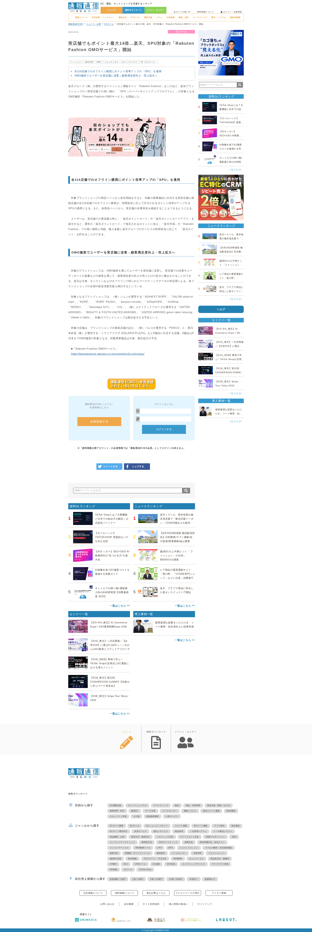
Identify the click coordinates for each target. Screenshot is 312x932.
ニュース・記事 (93, 24)
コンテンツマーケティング (122, 842)
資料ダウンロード (133, 10)
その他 (136, 816)
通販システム (190, 811)
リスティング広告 (165, 837)
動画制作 (161, 853)
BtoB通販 (231, 811)
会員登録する (99, 421)
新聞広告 (189, 842)
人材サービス (172, 816)
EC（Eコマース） (148, 62)
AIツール (128, 869)
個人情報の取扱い (178, 904)
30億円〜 (193, 879)
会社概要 (128, 904)
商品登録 (235, 826)
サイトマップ (204, 904)
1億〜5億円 (137, 879)
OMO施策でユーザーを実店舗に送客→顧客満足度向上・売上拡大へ (115, 75)
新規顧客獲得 (152, 816)
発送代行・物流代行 (140, 837)
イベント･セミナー (155, 10)
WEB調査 (177, 858)
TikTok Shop (145, 869)
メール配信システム (222, 831)
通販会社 (122, 17)
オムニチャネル (111, 62)
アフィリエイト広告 (189, 837)
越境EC (134, 811)
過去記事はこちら (156, 893)
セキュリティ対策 (118, 816)
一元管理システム (198, 831)
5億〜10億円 (156, 879)
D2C (126, 864)
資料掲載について (205, 12)
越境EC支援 (115, 858)
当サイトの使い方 (182, 12)
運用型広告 (147, 842)
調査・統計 (184, 17)
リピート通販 (181, 826)
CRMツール (140, 864)
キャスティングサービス (193, 864)
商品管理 (179, 831)
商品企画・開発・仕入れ (218, 805)
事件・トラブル (218, 17)
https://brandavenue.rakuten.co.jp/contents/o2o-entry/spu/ (107, 354)
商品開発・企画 (117, 837)
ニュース (111, 10)
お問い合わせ (107, 904)
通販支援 (148, 17)
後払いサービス (161, 831)
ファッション (76, 62)
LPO (159, 848)
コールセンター (169, 811)
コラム (159, 17)
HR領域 (113, 869)
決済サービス (140, 831)
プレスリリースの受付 (188, 893)
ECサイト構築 (201, 826)
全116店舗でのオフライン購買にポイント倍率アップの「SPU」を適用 (118, 71)
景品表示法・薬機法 (219, 858)
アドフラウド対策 (220, 864)
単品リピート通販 (211, 811)
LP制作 (113, 864)
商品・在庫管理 (193, 805)
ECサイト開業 (116, 826)
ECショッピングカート (157, 826)
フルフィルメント (216, 853)
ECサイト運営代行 (118, 831)
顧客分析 (114, 853)
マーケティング (200, 17)
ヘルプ (221, 309)
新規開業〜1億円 (118, 879)
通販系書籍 (235, 17)
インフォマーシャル (119, 848)
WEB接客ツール (142, 848)
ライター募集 (219, 893)
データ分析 (150, 811)
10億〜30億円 (175, 879)
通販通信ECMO (75, 24)
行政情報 (170, 17)
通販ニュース (81, 17)
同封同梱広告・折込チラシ (212, 842)
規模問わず (210, 879)
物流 (177, 805)
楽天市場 (89, 62)
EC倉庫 (156, 864)
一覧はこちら (118, 605)
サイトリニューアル (137, 805)
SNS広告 (171, 864)
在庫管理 (197, 853)
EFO (171, 848)
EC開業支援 (115, 805)
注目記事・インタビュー (103, 17)
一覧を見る (235, 169)
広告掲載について (93, 893)
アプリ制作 (219, 826)
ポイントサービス (129, 62)
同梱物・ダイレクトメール (137, 853)
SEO (234, 837)
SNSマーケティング (168, 842)
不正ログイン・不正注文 (155, 858)
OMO (98, 62)
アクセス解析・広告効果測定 (218, 848)
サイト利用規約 (151, 904)
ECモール (135, 17)
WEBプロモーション (215, 837)
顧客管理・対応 (117, 811)
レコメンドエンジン (189, 848)
